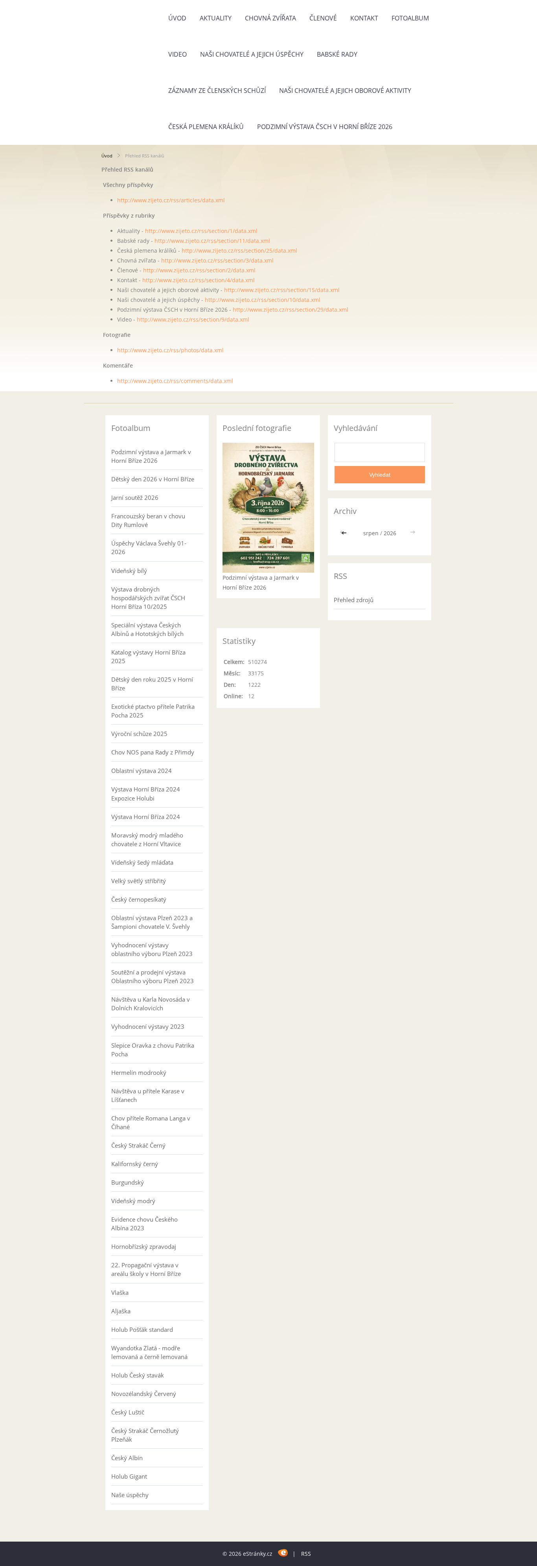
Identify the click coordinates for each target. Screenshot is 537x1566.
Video (177, 54)
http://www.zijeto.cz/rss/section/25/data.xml (239, 250)
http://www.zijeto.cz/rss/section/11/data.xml (212, 240)
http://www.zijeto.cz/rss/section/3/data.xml (217, 260)
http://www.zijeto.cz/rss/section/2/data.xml (199, 270)
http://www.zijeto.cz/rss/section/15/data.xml (282, 290)
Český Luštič (127, 1412)
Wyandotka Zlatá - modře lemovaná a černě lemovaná (149, 1352)
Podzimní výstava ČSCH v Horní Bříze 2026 (324, 126)
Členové (323, 18)
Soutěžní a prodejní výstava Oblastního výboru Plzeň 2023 (152, 976)
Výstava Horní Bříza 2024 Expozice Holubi (145, 793)
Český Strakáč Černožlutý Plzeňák (145, 1435)
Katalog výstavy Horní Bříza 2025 (148, 656)
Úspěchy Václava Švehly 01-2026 (148, 547)
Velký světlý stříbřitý (138, 881)
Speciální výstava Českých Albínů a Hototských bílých (147, 629)
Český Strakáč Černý (138, 1145)
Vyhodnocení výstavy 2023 (147, 1026)
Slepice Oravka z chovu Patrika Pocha (152, 1049)
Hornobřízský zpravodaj (143, 1246)
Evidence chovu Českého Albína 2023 (144, 1223)
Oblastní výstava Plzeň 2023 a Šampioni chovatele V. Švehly (152, 922)
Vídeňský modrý (133, 1201)
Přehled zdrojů (353, 600)
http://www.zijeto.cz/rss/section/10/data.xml (262, 299)
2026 (390, 533)
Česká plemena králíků (206, 126)
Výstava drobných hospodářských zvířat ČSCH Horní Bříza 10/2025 (148, 597)
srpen (371, 533)
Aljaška (121, 1311)
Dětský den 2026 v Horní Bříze (152, 479)
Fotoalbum (410, 18)
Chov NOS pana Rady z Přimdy (152, 752)
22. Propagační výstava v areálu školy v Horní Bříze (146, 1269)
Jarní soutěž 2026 (134, 497)
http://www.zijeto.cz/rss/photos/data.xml (170, 350)
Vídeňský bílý (129, 571)
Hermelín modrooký (138, 1072)
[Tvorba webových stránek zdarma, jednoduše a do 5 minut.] (283, 1552)
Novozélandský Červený (143, 1394)
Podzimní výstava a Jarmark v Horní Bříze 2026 (151, 456)
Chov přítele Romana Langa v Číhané (150, 1122)
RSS (306, 1553)
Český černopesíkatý (138, 899)
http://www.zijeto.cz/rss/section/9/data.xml (193, 319)
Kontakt (364, 18)
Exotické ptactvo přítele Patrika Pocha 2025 (153, 711)
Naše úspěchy (130, 1495)
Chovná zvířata (270, 18)
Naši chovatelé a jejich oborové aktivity (345, 90)
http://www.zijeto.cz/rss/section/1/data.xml (201, 231)
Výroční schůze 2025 (139, 734)
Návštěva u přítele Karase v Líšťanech (147, 1095)
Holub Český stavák (137, 1375)
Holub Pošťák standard (142, 1329)
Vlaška (120, 1292)
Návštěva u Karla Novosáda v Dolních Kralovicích (150, 1003)
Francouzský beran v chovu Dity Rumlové (148, 520)
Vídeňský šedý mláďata (142, 862)
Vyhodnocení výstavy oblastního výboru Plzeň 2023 (152, 949)
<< (345, 533)
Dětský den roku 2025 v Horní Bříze (152, 683)
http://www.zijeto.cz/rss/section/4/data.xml (198, 280)
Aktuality (216, 18)
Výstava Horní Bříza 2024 (145, 817)
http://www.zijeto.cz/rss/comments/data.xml (175, 381)
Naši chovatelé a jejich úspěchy (251, 54)
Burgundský (127, 1182)
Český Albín (127, 1458)
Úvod (177, 18)
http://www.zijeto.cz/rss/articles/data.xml (171, 200)
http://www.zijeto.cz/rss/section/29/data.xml (290, 309)
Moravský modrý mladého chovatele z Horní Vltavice (147, 839)
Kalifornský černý (134, 1164)
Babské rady (337, 54)
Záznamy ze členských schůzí (217, 90)
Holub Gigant (129, 1476)
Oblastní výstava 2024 (141, 771)
